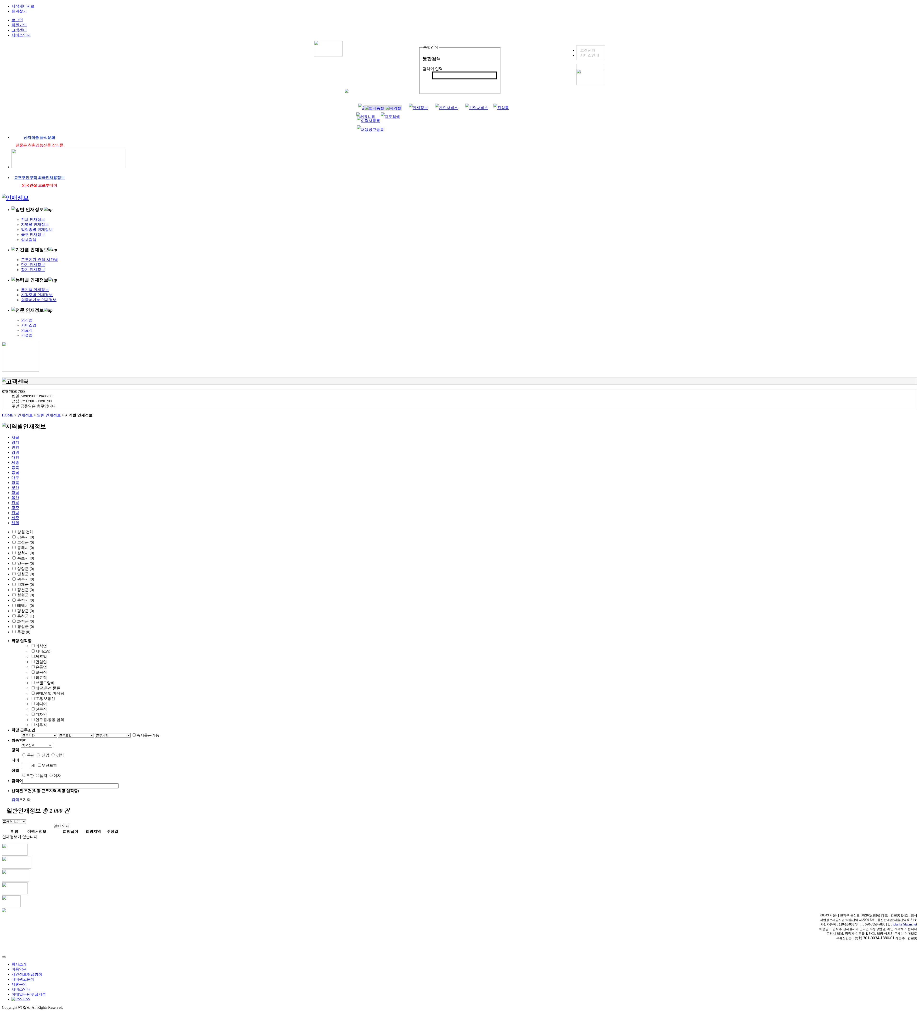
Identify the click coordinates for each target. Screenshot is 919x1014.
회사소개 (19, 964)
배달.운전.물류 (47, 688)
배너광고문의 (22, 979)
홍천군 (23, 616)
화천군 (23, 621)
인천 (15, 447)
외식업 (27, 320)
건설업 (27, 335)
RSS (26, 999)
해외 (15, 523)
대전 (15, 457)
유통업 (41, 667)
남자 (43, 776)
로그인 (17, 20)
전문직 (41, 709)
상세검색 (28, 240)
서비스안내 (589, 55)
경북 (15, 483)
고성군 (23, 542)
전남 (15, 513)
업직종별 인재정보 (37, 229)
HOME (7, 415)
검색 (439, 83)
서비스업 (28, 325)
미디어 (41, 704)
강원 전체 (25, 532)
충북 (15, 467)
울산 (15, 498)
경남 (15, 493)
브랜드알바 (45, 683)
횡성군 (23, 627)
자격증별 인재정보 (37, 295)
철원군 (23, 595)
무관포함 (49, 765)
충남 (15, 473)
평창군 (23, 611)
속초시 (23, 558)
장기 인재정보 (33, 270)
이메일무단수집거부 (28, 994)
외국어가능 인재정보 (38, 300)
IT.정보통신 (45, 699)
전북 (15, 503)
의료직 (27, 330)
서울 (15, 437)
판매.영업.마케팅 (49, 693)
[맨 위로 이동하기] (4, 957)
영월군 (23, 574)
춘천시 (23, 600)
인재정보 (25, 415)
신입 (45, 755)
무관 (21, 632)
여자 (57, 776)
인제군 (23, 584)
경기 (15, 442)
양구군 (23, 563)
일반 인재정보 (49, 415)
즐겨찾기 (19, 11)
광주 (15, 508)
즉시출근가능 (147, 735)
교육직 (41, 672)
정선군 (23, 590)
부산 (15, 488)
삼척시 (23, 553)
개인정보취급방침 (26, 974)
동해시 (23, 548)
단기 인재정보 (33, 265)
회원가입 (19, 25)
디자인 (41, 714)
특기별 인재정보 (35, 290)
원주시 (23, 579)
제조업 (41, 656)
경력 (60, 755)
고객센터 (587, 50)
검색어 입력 (433, 69)
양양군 (23, 569)
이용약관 (19, 969)
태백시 (23, 606)
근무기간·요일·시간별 (39, 260)
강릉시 (23, 537)
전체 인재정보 (33, 219)
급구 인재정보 (33, 235)
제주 (15, 518)
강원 (15, 452)
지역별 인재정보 (35, 224)
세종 (15, 462)
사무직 (41, 725)
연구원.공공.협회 (49, 720)
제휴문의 (19, 984)
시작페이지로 (22, 6)
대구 (15, 478)
